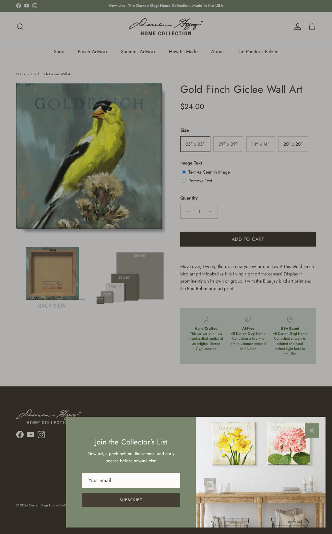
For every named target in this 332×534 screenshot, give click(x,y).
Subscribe (131, 500)
